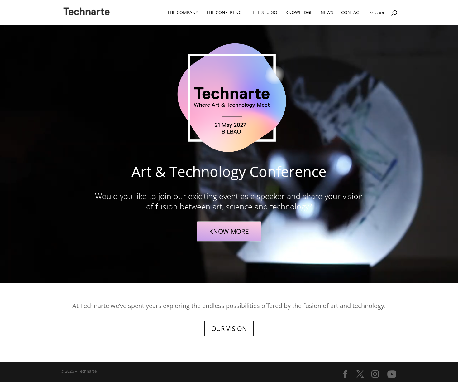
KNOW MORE (229, 231)
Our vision (229, 328)
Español (377, 13)
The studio (264, 12)
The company (182, 12)
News (327, 12)
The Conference (225, 12)
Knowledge (298, 12)
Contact (351, 12)
